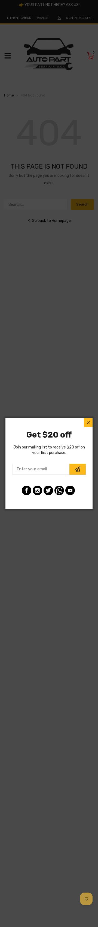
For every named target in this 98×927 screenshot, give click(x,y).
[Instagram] (37, 490)
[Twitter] (48, 490)
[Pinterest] (59, 490)
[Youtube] (70, 490)
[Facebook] (26, 490)
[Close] (88, 422)
